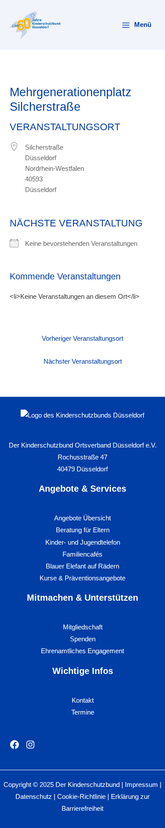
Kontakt (83, 700)
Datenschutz (33, 796)
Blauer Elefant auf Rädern (82, 566)
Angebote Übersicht (82, 518)
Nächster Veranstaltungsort (83, 361)
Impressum (141, 784)
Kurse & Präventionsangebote (82, 578)
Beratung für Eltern (83, 530)
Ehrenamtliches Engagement (82, 651)
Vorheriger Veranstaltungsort (82, 338)
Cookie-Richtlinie (82, 796)
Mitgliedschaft (83, 627)
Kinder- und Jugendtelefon (82, 542)
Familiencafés (82, 554)
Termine (82, 712)
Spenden (82, 639)
